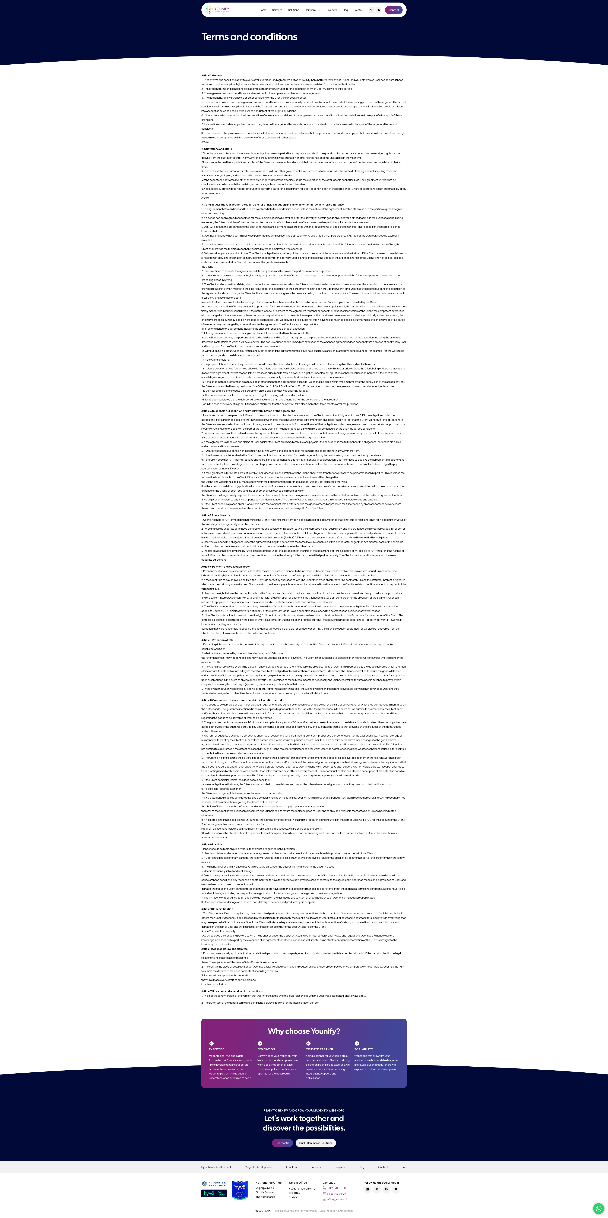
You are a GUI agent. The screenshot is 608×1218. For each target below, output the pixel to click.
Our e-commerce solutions (315, 1143)
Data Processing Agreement (336, 1210)
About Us (291, 1167)
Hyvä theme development (216, 1167)
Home (263, 10)
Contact (394, 10)
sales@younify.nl (336, 1193)
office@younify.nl (337, 1199)
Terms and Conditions (286, 1210)
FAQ (404, 1167)
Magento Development (258, 1167)
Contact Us (282, 1143)
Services (277, 10)
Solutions (293, 10)
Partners (316, 1167)
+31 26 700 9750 (336, 1188)
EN (378, 10)
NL (371, 10)
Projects (332, 10)
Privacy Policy (309, 1210)
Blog (345, 10)
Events (358, 10)
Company (310, 10)
